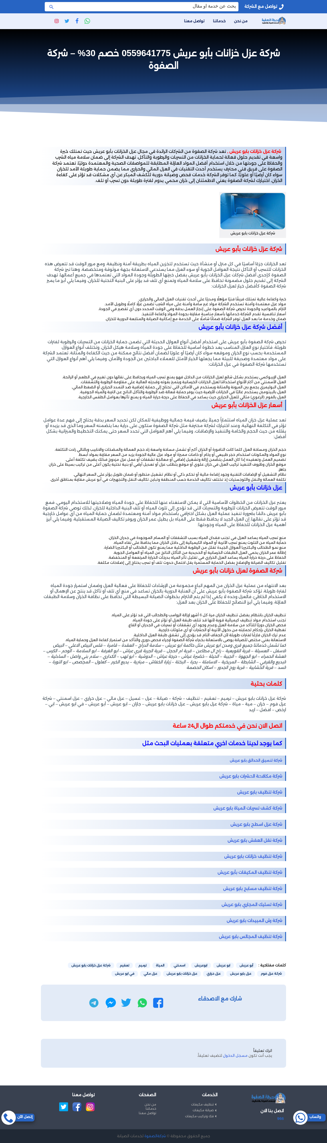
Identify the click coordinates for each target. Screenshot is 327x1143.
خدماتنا (219, 21)
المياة (160, 965)
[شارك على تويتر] (126, 1002)
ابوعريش (201, 965)
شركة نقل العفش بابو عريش (255, 840)
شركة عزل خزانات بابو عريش (91, 965)
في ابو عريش (124, 973)
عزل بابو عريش (240, 973)
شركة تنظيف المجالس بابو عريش (250, 936)
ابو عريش (223, 965)
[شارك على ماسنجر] (110, 1002)
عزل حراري (214, 973)
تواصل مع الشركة (260, 6)
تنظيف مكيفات (202, 1104)
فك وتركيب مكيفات (199, 1116)
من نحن (241, 21)
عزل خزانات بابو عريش (182, 973)
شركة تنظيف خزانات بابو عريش (253, 856)
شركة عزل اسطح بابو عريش (256, 824)
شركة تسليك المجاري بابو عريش (252, 904)
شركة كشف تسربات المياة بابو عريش (247, 808)
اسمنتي (179, 965)
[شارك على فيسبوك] (158, 1002)
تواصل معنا (194, 21)
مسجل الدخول (235, 1055)
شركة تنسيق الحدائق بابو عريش (256, 760)
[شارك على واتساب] (142, 1002)
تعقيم (124, 965)
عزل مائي (150, 973)
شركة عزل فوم (271, 973)
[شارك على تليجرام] (94, 1002)
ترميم (143, 965)
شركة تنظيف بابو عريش (259, 792)
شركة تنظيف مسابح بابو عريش (252, 888)
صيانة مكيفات (203, 1110)
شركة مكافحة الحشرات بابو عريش (250, 776)
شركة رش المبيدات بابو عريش (254, 920)
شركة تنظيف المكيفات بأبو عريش (250, 872)
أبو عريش (246, 965)
